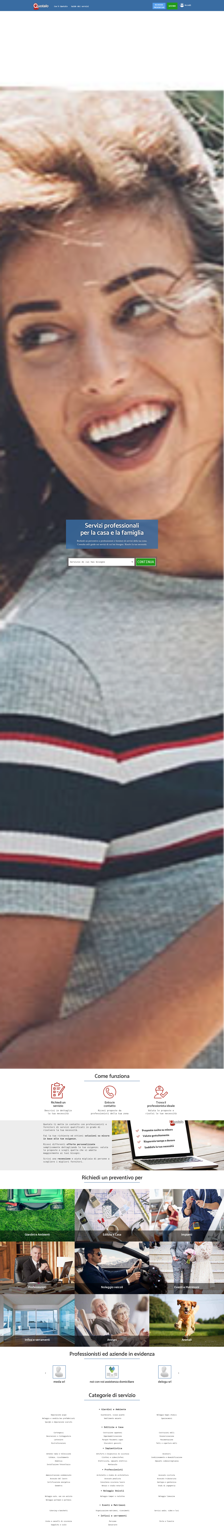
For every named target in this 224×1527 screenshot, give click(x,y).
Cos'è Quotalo (61, 6)
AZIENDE (172, 6)
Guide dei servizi (80, 6)
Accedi (188, 5)
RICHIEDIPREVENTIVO (159, 6)
